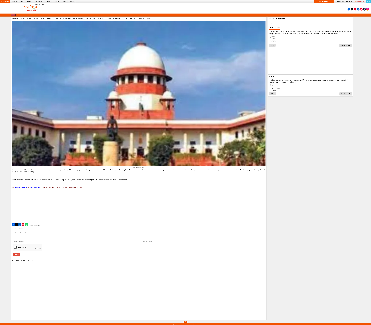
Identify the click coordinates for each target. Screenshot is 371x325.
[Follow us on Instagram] (367, 9)
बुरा (272, 87)
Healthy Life (38, 1)
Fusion (29, 1)
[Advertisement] (185, 8)
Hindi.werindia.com (36, 187)
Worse (273, 38)
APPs (368, 1)
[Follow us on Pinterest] (355, 9)
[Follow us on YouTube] (361, 9)
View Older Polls (345, 45)
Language (344, 1)
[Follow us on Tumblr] (364, 9)
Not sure (274, 42)
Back (13, 15)
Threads (48, 1)
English (14, 1)
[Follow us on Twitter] (352, 9)
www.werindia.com (21, 187)
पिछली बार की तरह (275, 89)
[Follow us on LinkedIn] (358, 9)
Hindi (21, 1)
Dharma (57, 1)
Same (273, 40)
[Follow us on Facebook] (349, 9)
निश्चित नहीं (274, 90)
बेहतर (272, 85)
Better (273, 36)
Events (72, 1)
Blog (64, 1)
